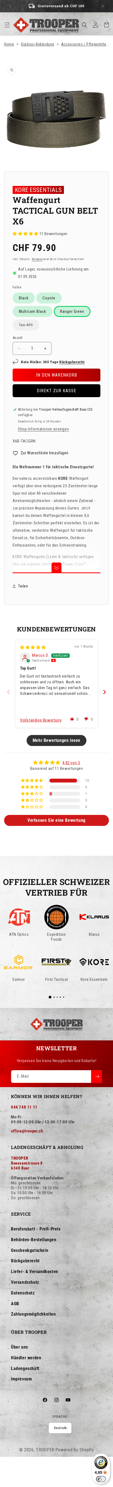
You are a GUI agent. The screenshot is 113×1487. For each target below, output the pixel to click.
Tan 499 (29, 326)
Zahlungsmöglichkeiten (33, 1314)
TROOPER (45, 1449)
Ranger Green (72, 311)
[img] (33, 647)
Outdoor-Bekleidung (37, 44)
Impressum (21, 1379)
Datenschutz (23, 1293)
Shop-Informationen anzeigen (43, 429)
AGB (15, 1303)
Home (9, 44)
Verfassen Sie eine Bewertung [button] (56, 820)
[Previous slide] (8, 692)
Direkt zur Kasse (56, 390)
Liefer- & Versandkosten (34, 1271)
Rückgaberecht (72, 362)
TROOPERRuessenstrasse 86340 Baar (27, 1163)
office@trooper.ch (27, 1131)
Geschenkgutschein (29, 1250)
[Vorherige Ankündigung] (10, 6)
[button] (7, 25)
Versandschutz (25, 1282)
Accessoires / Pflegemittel (84, 44)
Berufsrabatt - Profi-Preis (36, 1229)
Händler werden (26, 1357)
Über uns (19, 1347)
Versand (37, 259)
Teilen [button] (23, 586)
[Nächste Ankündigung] (103, 6)
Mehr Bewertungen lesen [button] (56, 740)
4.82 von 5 (71, 762)
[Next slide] (104, 692)
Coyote (49, 298)
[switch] (101, 1479)
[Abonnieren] (96, 1076)
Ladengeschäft (25, 1368)
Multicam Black (32, 311)
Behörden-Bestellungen (33, 1239)
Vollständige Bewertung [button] (40, 720)
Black (24, 298)
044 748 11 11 (24, 1107)
